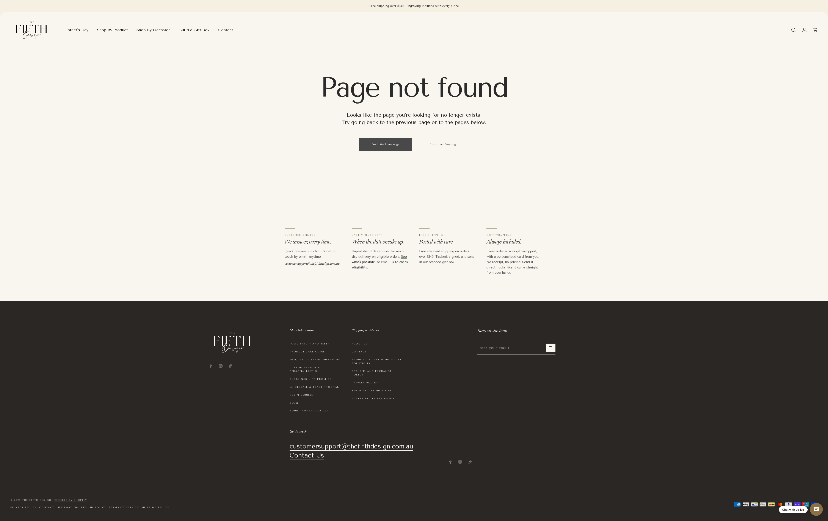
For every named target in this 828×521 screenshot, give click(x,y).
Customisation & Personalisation (305, 369)
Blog (294, 403)
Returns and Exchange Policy (372, 373)
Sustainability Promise (310, 379)
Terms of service (124, 507)
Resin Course (301, 395)
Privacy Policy (365, 382)
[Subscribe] (550, 348)
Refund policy (93, 507)
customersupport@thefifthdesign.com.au (312, 263)
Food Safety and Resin (310, 343)
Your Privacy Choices (309, 410)
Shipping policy (155, 507)
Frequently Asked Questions (315, 359)
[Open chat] (816, 509)
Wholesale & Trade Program (315, 387)
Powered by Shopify (70, 500)
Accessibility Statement (373, 398)
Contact (359, 351)
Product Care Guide (307, 351)
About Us (360, 343)
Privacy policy (23, 507)
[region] (815, 30)
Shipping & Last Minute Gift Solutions (377, 361)
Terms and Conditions (372, 390)
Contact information (58, 507)
